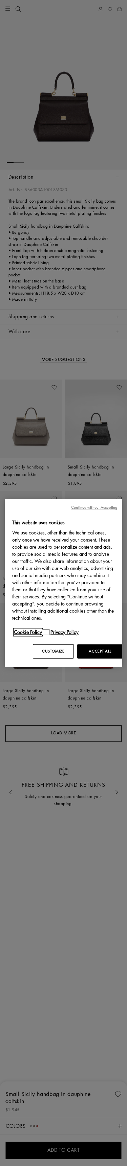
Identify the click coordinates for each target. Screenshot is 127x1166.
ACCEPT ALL (100, 651)
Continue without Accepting (94, 507)
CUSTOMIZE (53, 651)
